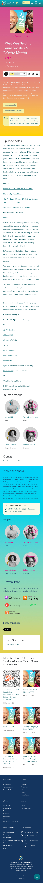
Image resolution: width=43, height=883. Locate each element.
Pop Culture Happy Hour (17, 123)
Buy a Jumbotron (26, 808)
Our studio (6, 813)
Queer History (34, 123)
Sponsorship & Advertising (10, 821)
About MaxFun (7, 805)
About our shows (8, 787)
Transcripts (25, 787)
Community (6, 816)
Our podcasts (7, 784)
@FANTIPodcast (13, 509)
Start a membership (8, 832)
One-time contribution (9, 843)
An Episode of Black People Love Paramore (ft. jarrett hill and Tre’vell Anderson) (11, 694)
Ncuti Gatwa (34, 118)
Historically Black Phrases (17, 118)
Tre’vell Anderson (30, 417)
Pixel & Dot (24, 876)
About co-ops (7, 808)
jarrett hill (9, 417)
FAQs (5, 848)
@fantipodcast (29, 509)
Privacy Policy (21, 878)
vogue (27, 118)
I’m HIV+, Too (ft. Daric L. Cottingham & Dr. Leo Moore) (31, 759)
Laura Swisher (10, 445)
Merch (23, 805)
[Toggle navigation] (4, 9)
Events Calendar (26, 795)
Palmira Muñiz (29, 445)
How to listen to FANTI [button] (13, 111)
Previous (17, 36)
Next (27, 36)
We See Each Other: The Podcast (19, 121)
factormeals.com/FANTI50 (20, 303)
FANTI (7, 58)
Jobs (4, 819)
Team (4, 811)
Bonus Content (7, 845)
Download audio (10, 105)
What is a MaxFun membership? (12, 840)
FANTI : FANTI (9, 727)
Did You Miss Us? (13, 645)
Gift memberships (8, 837)
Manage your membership (10, 835)
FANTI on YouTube (14, 512)
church (27, 123)
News (23, 792)
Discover (24, 789)
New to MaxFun (7, 789)
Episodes (24, 784)
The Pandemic (33, 121)
